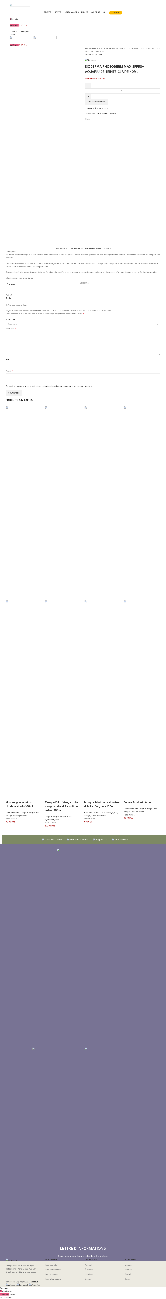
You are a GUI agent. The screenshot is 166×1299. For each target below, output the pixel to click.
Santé (127, 1279)
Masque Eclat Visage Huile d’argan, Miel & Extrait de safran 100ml (61, 806)
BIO (37, 812)
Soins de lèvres (137, 811)
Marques (129, 1265)
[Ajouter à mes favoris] (23, 797)
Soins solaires (105, 48)
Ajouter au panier (96, 102)
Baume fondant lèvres (137, 802)
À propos (89, 1269)
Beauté (128, 1274)
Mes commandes (53, 1269)
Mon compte (51, 1265)
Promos (128, 1269)
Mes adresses (51, 1274)
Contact (88, 1279)
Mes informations (53, 1279)
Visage (95, 48)
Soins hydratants (20, 815)
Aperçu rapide (16, 797)
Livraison (89, 1274)
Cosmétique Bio (13, 812)
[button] (9, 797)
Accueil (88, 48)
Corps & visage (28, 812)
